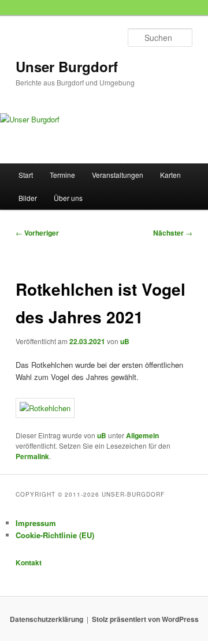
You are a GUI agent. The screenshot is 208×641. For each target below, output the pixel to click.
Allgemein (142, 435)
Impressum (36, 522)
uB (124, 341)
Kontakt (29, 562)
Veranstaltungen (117, 175)
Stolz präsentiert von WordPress (145, 619)
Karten (170, 175)
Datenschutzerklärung (46, 619)
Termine (62, 175)
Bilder (27, 198)
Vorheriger (37, 233)
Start (25, 175)
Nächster (172, 233)
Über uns (68, 198)
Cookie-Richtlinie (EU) (55, 535)
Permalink (32, 456)
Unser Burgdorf (67, 66)
